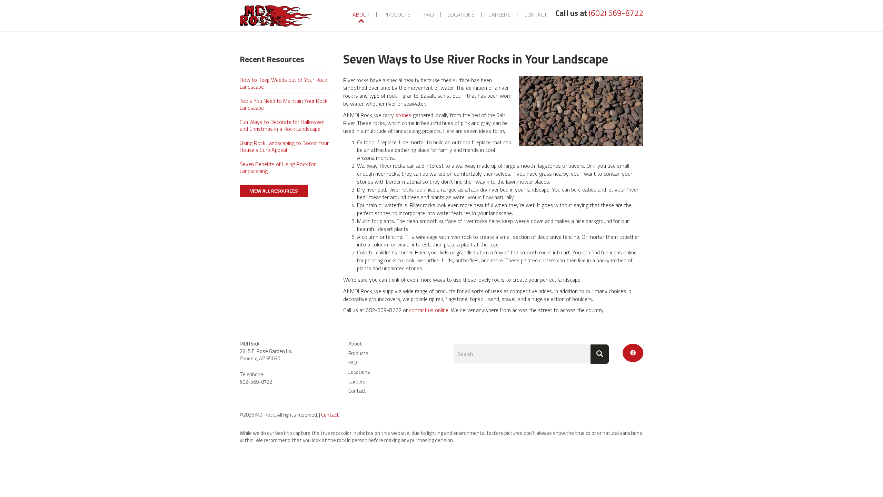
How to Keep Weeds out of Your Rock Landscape (283, 83)
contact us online (428, 310)
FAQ (429, 14)
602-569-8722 (256, 382)
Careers (499, 14)
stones (403, 115)
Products (397, 14)
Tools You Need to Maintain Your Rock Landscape (283, 104)
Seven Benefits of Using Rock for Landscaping (278, 167)
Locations (461, 14)
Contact (535, 14)
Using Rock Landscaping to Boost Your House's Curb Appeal (284, 146)
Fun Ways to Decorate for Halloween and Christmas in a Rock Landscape (282, 125)
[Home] (278, 16)
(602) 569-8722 (616, 13)
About (361, 14)
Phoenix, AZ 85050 (260, 358)
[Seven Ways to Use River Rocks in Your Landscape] (581, 111)
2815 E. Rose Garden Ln (265, 351)
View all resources (274, 190)
